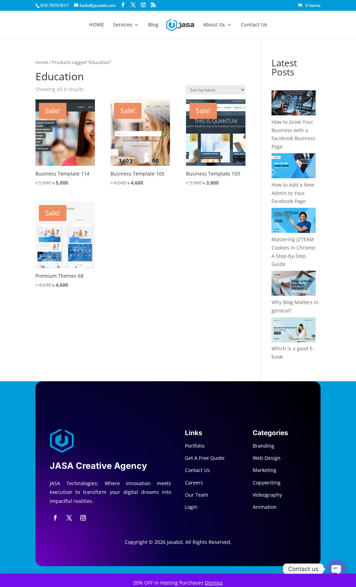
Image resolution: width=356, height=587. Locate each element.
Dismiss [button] (214, 582)
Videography (267, 494)
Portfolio (194, 445)
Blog (153, 25)
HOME (96, 25)
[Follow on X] (69, 517)
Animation (265, 507)
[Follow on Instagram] (83, 517)
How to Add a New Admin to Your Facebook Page (293, 193)
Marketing (264, 470)
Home (41, 62)
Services (122, 25)
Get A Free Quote (205, 458)
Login (191, 507)
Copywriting (267, 482)
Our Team (196, 494)
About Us (214, 25)
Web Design (267, 458)
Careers (194, 482)
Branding (263, 445)
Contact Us (254, 25)
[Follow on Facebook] (55, 517)
